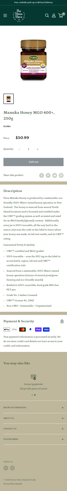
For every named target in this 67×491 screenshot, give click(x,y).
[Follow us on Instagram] (12, 468)
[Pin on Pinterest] (48, 175)
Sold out (33, 161)
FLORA (7, 126)
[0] (61, 15)
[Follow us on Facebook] (5, 468)
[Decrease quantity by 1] (19, 149)
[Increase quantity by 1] (37, 149)
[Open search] (47, 15)
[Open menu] (5, 15)
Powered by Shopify (12, 484)
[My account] (53, 15)
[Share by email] (61, 175)
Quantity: (8, 149)
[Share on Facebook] (41, 175)
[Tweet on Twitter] (54, 175)
